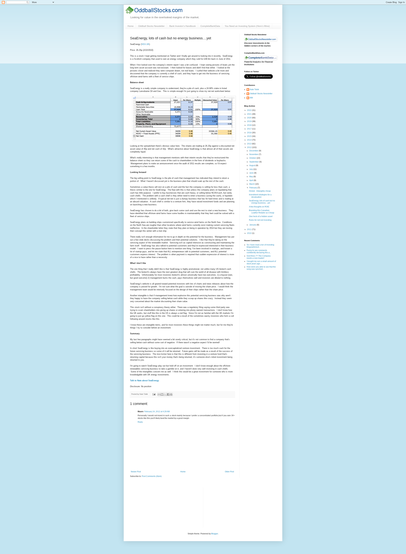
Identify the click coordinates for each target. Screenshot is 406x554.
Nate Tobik (254, 89)
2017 (249, 129)
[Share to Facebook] (168, 394)
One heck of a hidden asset (260, 216)
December (254, 151)
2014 (249, 140)
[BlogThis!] (162, 394)
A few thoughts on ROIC (259, 207)
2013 (249, 144)
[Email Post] (154, 394)
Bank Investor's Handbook (182, 26)
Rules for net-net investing (260, 220)
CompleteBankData (210, 26)
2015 (249, 136)
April (251, 180)
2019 (249, 121)
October (253, 158)
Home (131, 26)
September (254, 162)
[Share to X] (165, 394)
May (251, 176)
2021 (249, 114)
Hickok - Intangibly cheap (260, 191)
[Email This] (159, 394)
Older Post (229, 472)
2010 (249, 233)
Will (251, 98)
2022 (249, 110)
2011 (249, 229)
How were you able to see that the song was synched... (261, 268)
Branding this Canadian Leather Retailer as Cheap (261, 211)
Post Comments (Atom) (152, 476)
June (251, 173)
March (252, 184)
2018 (249, 125)
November (254, 154)
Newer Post (136, 472)
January (253, 225)
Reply (140, 422)
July (251, 169)
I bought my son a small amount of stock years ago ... (261, 262)
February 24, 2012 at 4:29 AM (157, 411)
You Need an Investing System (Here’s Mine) (247, 26)
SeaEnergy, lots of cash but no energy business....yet (262, 202)
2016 (249, 133)
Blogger (214, 534)
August (252, 165)
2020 (249, 118)
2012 (249, 147)
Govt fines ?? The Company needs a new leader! (259, 257)
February (253, 188)
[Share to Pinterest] (171, 394)
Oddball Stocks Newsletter (151, 26)
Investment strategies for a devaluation (260, 196)
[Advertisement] (229, 507)
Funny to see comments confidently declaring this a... (259, 251)
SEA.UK (145, 44)
